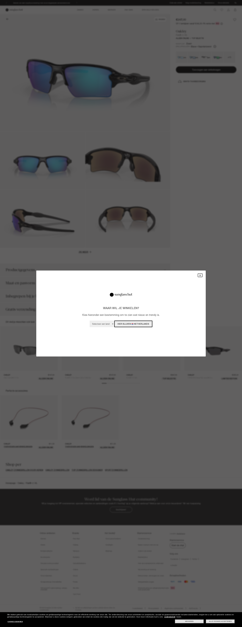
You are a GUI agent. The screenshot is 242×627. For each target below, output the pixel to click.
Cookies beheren (15, 621)
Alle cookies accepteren (220, 621)
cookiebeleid (169, 617)
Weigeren (189, 621)
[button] (200, 275)
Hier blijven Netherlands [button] (133, 324)
